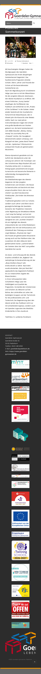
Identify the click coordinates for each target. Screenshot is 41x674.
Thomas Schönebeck (23, 61)
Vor (30, 63)
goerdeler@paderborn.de (20, 349)
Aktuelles (10, 63)
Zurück (25, 63)
